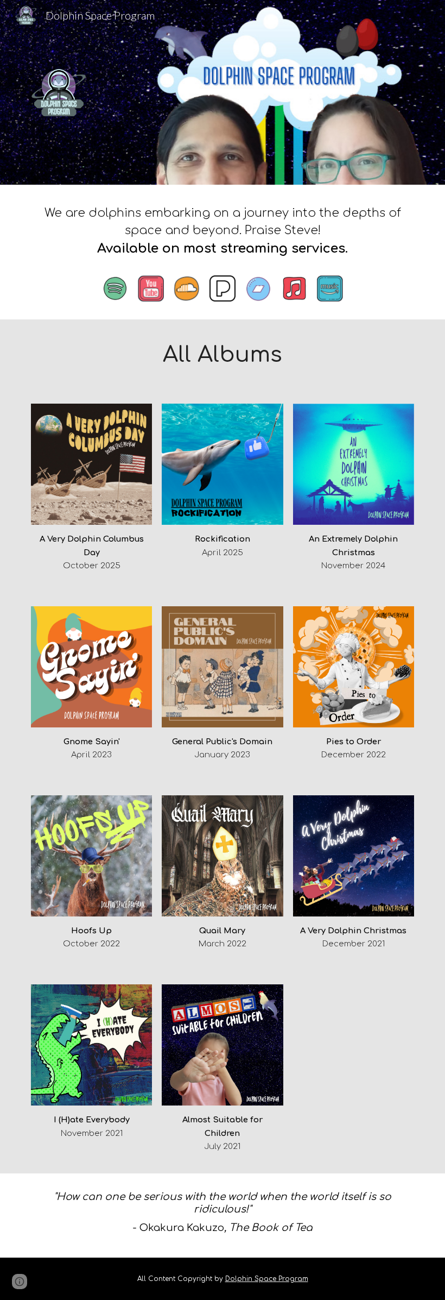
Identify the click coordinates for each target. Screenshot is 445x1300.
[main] (222, 234)
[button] (19, 1281)
